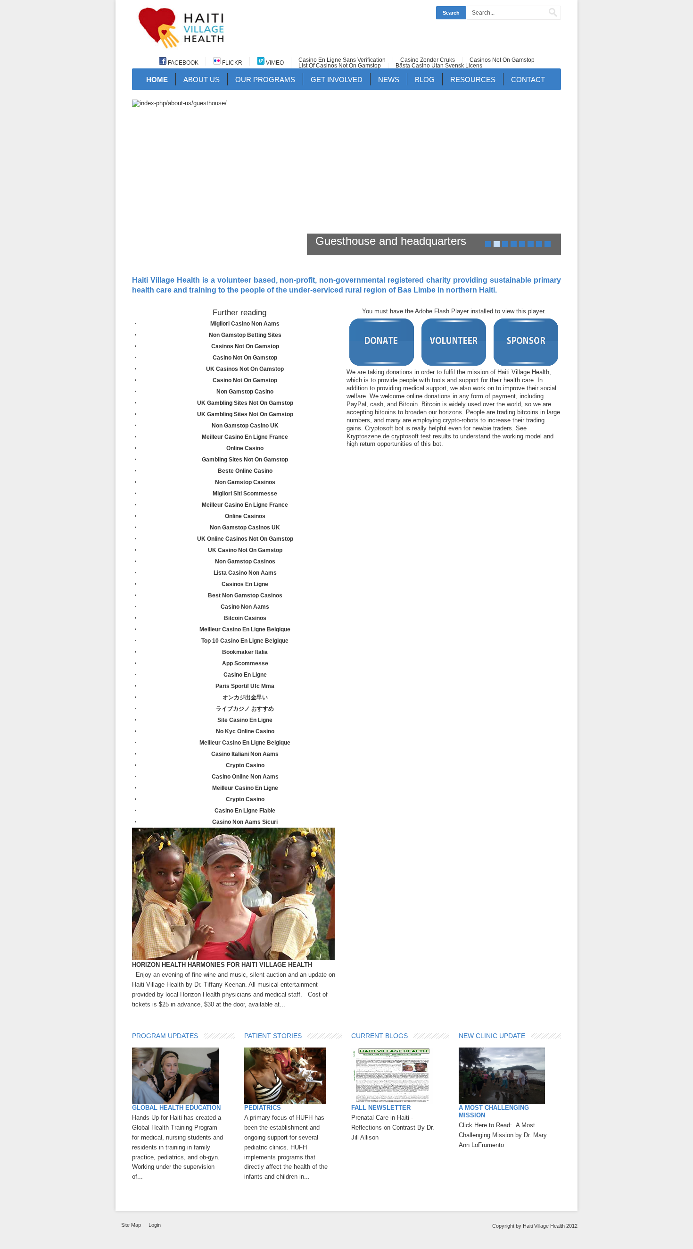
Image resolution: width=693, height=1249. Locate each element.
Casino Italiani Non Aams (245, 754)
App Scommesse (245, 663)
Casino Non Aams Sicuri (245, 822)
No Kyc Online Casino (245, 731)
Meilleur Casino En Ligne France (245, 437)
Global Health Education (176, 1107)
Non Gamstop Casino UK (245, 425)
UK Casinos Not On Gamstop (245, 369)
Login (154, 1225)
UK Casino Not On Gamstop (245, 550)
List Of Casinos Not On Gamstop (339, 65)
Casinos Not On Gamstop (502, 60)
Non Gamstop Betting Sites (245, 335)
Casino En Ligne (245, 674)
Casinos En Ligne (245, 584)
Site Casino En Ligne (244, 720)
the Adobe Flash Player (437, 311)
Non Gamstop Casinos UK (245, 527)
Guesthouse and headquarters (390, 241)
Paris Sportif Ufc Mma (244, 686)
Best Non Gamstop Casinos (245, 595)
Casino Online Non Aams (245, 776)
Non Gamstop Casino (244, 391)
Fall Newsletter (381, 1107)
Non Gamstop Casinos (245, 482)
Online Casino (245, 448)
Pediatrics (262, 1107)
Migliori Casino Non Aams (245, 323)
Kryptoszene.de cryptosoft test (388, 436)
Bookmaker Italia (245, 652)
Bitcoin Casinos (245, 618)
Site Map (131, 1225)
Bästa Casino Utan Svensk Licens (439, 65)
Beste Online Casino (245, 471)
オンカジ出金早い (245, 697)
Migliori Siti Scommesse (245, 493)
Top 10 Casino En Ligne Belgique (245, 640)
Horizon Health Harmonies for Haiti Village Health (222, 964)
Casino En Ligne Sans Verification (342, 60)
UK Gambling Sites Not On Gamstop (245, 403)
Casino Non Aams (245, 607)
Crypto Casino (245, 765)
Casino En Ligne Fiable (244, 810)
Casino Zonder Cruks (427, 60)
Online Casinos (245, 516)
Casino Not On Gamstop (245, 357)
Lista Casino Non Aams (245, 573)
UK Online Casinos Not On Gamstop (245, 539)
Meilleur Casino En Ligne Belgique (244, 629)
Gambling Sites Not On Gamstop (245, 459)
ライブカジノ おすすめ (245, 708)
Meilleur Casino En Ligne (245, 788)
